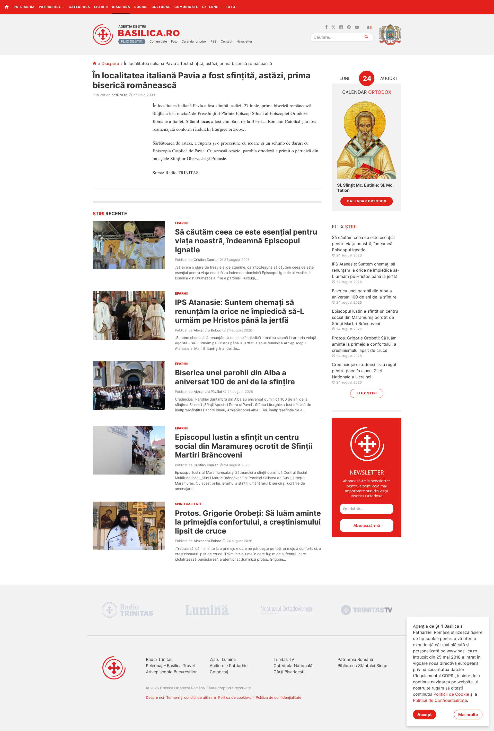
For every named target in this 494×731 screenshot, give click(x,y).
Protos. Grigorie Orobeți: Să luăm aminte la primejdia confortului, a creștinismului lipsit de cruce (248, 522)
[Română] (370, 27)
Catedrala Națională (293, 665)
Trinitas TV (284, 659)
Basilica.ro (149, 33)
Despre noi (155, 697)
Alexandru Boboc (207, 330)
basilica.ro (119, 95)
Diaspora (121, 7)
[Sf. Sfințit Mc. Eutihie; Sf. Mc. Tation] (366, 139)
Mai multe (468, 714)
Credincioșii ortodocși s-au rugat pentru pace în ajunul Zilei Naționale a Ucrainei (364, 370)
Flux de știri (132, 41)
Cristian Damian (206, 259)
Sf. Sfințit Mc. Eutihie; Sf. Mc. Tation (365, 188)
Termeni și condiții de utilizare (191, 697)
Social (140, 7)
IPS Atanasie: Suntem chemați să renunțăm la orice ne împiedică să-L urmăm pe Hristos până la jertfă (239, 311)
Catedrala (79, 7)
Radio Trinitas (159, 659)
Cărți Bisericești (289, 671)
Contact (226, 41)
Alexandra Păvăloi (208, 391)
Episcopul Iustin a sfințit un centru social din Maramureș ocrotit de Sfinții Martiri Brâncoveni (244, 446)
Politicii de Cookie (451, 694)
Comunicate (186, 7)
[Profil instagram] (341, 27)
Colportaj (219, 671)
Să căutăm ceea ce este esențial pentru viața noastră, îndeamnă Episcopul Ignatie (246, 240)
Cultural (161, 7)
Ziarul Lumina (223, 659)
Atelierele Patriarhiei (229, 665)
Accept (424, 714)
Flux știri (367, 393)
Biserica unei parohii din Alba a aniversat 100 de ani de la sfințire (235, 377)
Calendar (366, 92)
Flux (344, 226)
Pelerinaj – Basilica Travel (170, 665)
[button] (487, 6)
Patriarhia (24, 7)
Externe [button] (210, 7)
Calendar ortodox (194, 41)
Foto (230, 7)
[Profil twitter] (333, 27)
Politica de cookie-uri (235, 697)
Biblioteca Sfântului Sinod (362, 665)
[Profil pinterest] (349, 27)
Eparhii (101, 7)
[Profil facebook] (326, 27)
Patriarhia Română (355, 659)
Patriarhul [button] (50, 7)
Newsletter (244, 41)
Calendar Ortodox (366, 201)
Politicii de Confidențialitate (440, 700)
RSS (213, 41)
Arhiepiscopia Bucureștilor (171, 671)
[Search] (367, 37)
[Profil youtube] (357, 27)
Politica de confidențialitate (278, 697)
